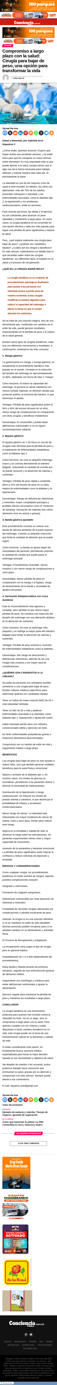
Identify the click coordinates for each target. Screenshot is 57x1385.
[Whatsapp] (36, 133)
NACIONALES (20, 1342)
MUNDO (49, 1342)
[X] (10, 133)
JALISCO (7, 1342)
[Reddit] (15, 133)
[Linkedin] (20, 133)
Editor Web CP (18, 78)
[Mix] (30, 133)
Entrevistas (28, 1345)
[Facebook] (5, 133)
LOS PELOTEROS (45, 1345)
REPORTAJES (13, 1345)
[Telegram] (46, 133)
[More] (51, 133)
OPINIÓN (32, 1342)
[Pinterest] (25, 133)
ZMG (41, 1342)
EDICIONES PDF (30, 1349)
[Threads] (41, 133)
